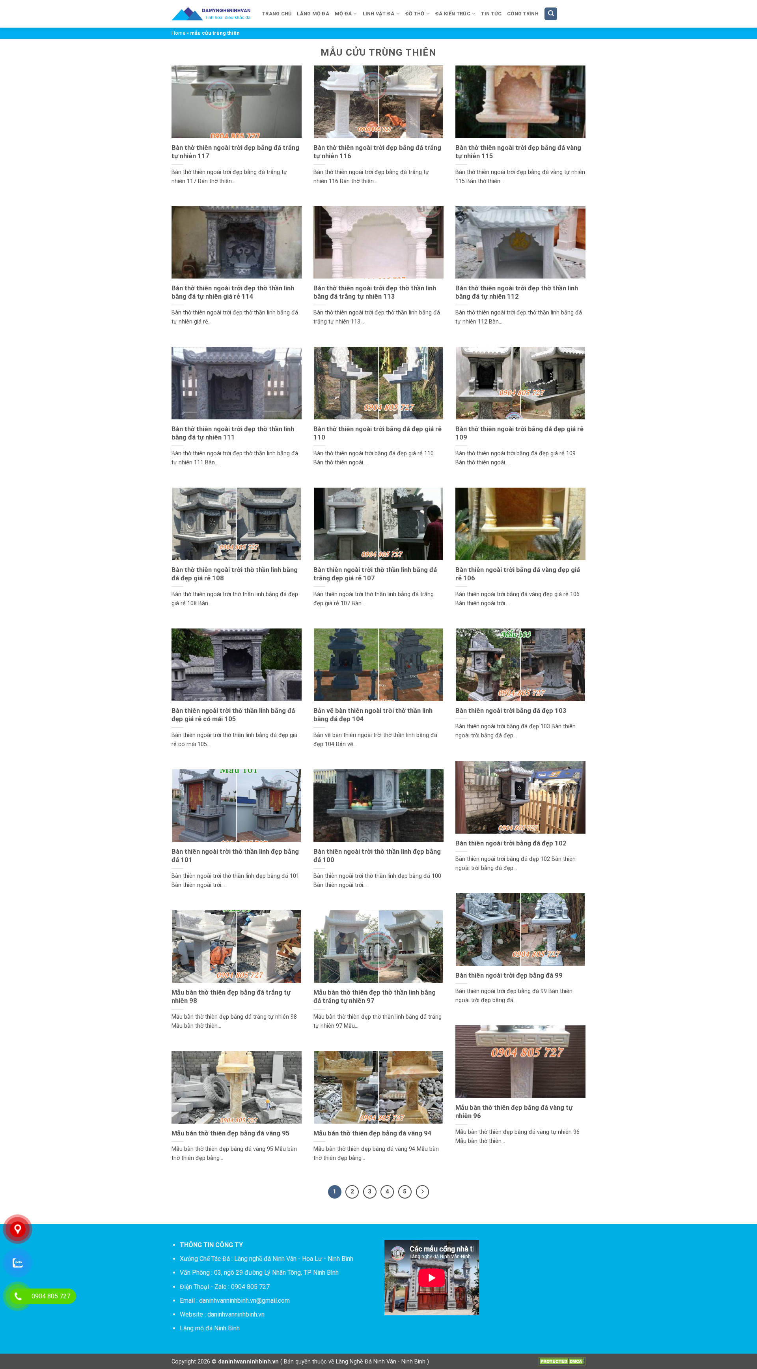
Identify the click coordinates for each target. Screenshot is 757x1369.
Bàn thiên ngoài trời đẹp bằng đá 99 (509, 975)
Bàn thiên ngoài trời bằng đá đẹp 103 (511, 710)
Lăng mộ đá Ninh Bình (210, 1328)
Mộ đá (343, 14)
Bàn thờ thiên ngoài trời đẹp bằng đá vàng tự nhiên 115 (518, 152)
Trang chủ (276, 14)
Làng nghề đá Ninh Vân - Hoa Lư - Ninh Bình (293, 1258)
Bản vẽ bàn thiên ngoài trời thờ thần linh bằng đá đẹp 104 (373, 715)
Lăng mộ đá (313, 14)
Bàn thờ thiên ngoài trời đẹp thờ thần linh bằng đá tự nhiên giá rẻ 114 (233, 292)
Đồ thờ (415, 14)
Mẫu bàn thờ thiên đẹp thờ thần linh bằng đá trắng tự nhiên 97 (374, 997)
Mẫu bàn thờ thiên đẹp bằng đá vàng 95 (231, 1133)
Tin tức (491, 14)
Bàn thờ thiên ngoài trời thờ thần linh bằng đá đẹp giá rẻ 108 (235, 574)
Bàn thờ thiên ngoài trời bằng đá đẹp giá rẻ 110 (377, 433)
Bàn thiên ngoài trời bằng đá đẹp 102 (511, 843)
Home (178, 33)
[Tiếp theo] (422, 1192)
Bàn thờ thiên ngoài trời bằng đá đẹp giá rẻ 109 (519, 433)
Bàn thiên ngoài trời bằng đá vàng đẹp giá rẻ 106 (517, 574)
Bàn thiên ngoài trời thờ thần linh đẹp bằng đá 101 (235, 856)
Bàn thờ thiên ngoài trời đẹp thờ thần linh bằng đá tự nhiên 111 (233, 433)
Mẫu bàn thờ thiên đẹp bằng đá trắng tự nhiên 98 (231, 997)
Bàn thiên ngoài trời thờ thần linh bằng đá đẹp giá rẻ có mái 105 (233, 715)
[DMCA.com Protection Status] (561, 1361)
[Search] (550, 14)
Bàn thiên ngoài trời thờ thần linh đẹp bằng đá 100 (377, 856)
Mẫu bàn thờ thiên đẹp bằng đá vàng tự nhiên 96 (513, 1112)
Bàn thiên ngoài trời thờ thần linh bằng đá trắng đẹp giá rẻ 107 (375, 574)
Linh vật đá (379, 14)
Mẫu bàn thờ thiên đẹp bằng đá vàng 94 (372, 1133)
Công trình (523, 14)
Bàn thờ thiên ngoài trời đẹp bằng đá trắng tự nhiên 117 (235, 152)
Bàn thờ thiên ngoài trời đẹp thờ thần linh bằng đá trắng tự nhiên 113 (374, 292)
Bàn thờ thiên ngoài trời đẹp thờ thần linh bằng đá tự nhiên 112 (516, 292)
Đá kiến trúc (452, 14)
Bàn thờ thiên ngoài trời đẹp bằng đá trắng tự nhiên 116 (377, 152)
